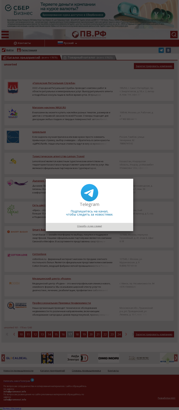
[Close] (133, 179)
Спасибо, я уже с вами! (89, 226)
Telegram (89, 204)
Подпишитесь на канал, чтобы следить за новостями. (89, 212)
